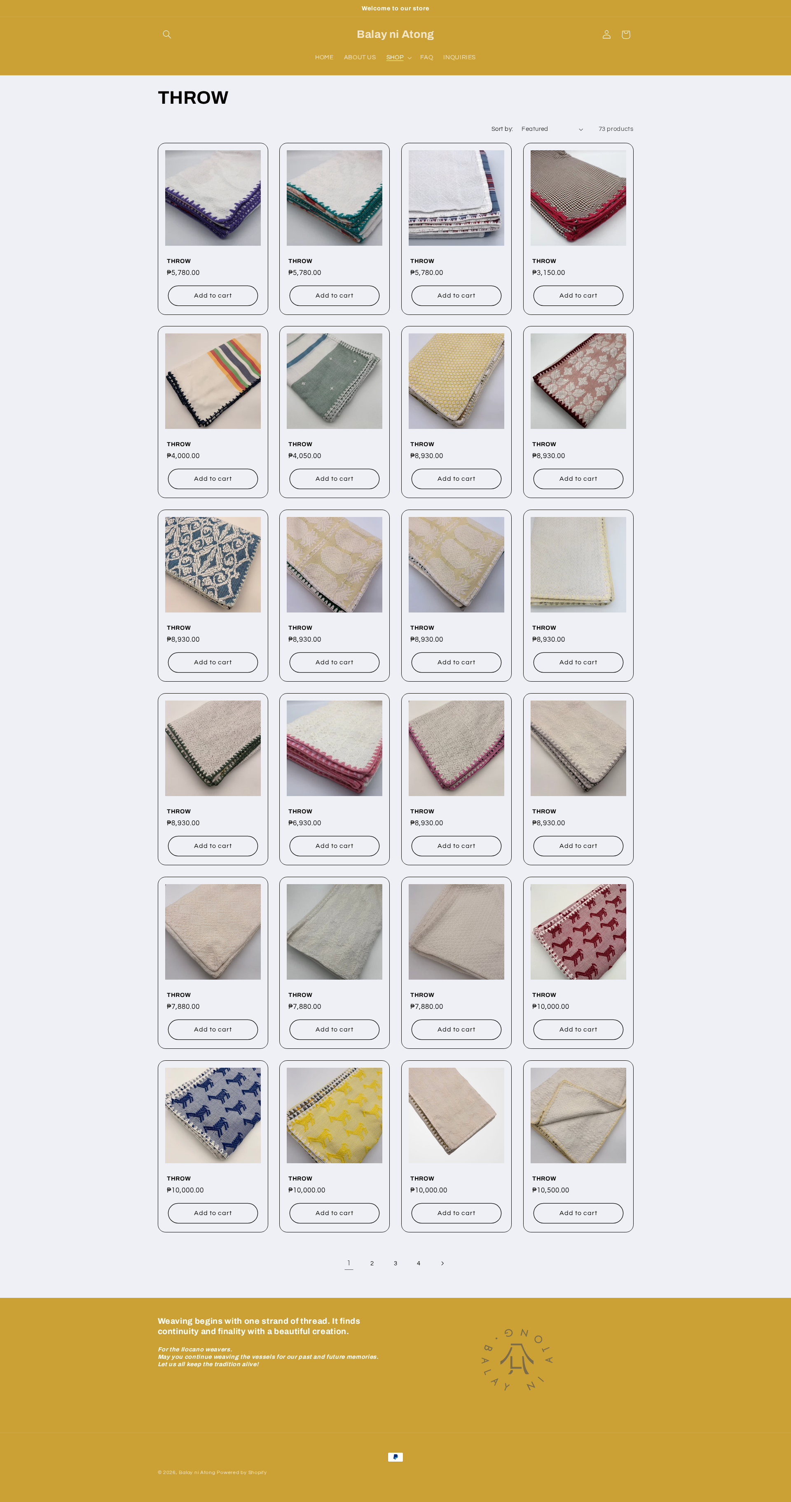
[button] (167, 34)
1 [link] (349, 1263)
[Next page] (442, 1263)
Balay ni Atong (197, 1472)
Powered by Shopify (242, 1472)
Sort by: (502, 129)
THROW (179, 261)
